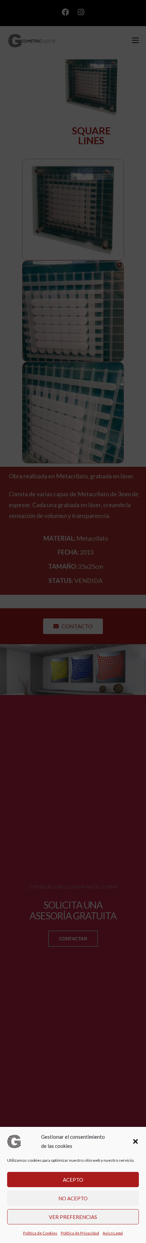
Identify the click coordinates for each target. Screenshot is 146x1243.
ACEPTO (73, 1180)
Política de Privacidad (80, 1233)
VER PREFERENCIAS (73, 1217)
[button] (135, 1141)
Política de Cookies (40, 1233)
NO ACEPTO (73, 1198)
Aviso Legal (113, 1233)
